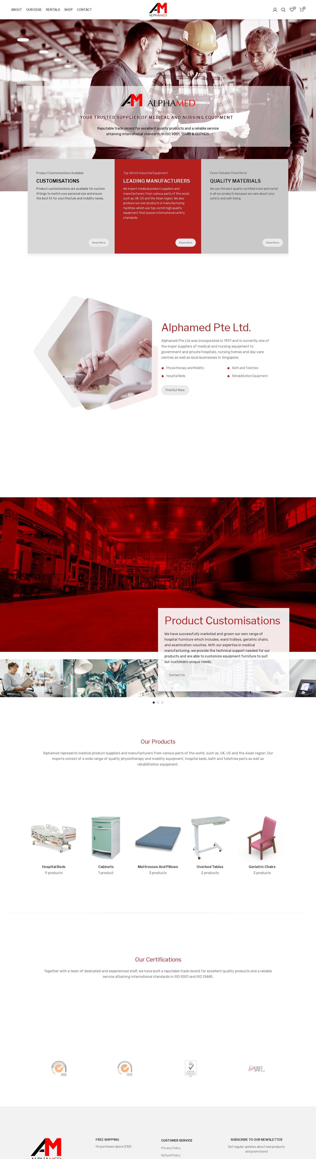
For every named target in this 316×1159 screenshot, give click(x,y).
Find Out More (175, 390)
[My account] (275, 9)
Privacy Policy (171, 1148)
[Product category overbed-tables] (210, 846)
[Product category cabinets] (106, 846)
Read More (98, 242)
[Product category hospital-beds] (54, 846)
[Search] (283, 9)
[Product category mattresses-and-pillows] (158, 846)
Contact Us (177, 675)
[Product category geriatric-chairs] (262, 846)
